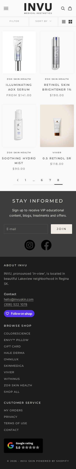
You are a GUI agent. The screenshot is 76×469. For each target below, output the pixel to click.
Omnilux (11, 359)
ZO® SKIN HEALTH (19, 79)
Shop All (11, 392)
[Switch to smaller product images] (70, 22)
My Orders (13, 410)
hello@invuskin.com (19, 299)
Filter (14, 21)
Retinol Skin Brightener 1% (57, 87)
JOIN (61, 229)
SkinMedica (14, 366)
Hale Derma (14, 353)
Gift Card (12, 346)
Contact (11, 430)
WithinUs (12, 379)
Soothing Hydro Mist (19, 161)
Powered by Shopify (52, 461)
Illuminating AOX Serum (19, 87)
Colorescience (17, 333)
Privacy (10, 417)
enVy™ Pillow (16, 340)
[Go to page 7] (17, 180)
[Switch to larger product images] (63, 22)
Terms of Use (15, 423)
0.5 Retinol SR (57, 158)
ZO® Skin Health (18, 385)
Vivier (57, 152)
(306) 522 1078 (15, 304)
